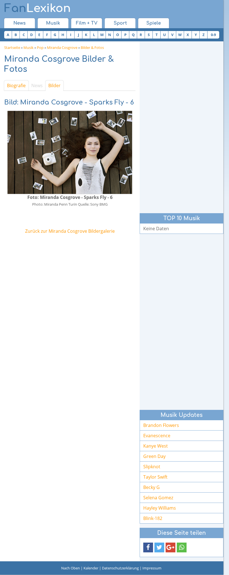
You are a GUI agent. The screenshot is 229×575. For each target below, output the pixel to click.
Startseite (12, 47)
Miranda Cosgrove (62, 47)
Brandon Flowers (161, 425)
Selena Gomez (158, 498)
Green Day (154, 456)
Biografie (16, 85)
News (19, 23)
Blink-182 (152, 518)
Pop (40, 47)
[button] (148, 547)
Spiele (153, 23)
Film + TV (86, 23)
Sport (120, 23)
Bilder (54, 85)
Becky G (151, 487)
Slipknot (151, 467)
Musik (53, 23)
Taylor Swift (155, 477)
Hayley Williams (159, 508)
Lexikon (37, 8)
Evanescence (156, 436)
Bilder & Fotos (92, 47)
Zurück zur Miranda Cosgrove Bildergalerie (70, 231)
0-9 (213, 34)
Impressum (151, 568)
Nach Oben (70, 568)
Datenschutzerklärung (120, 568)
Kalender (91, 568)
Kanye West (155, 446)
